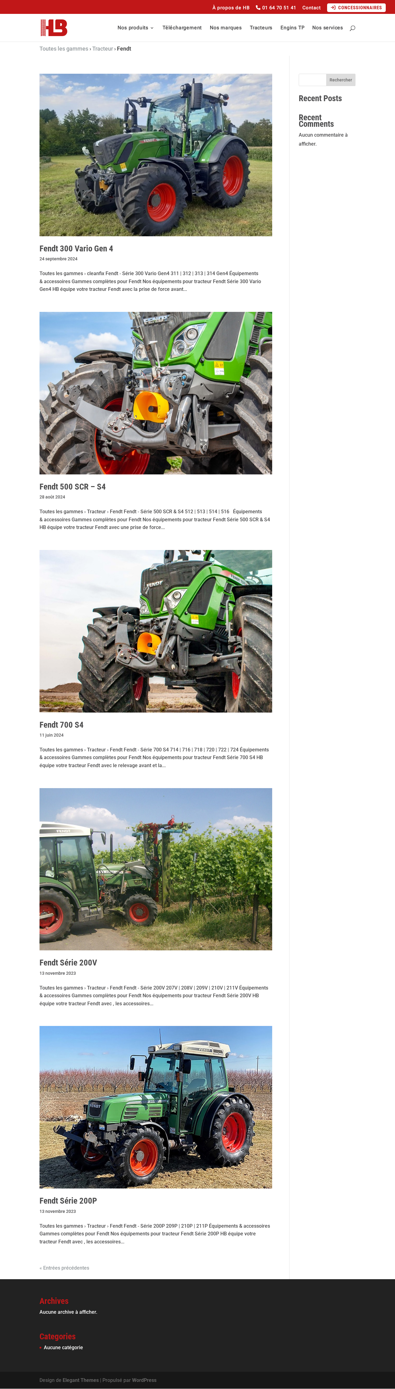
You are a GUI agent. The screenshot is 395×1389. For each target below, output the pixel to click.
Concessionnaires (359, 7)
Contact (311, 8)
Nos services (327, 28)
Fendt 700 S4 (62, 725)
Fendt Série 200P (68, 1201)
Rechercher (341, 79)
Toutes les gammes (64, 49)
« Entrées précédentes (64, 1268)
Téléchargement (182, 28)
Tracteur (102, 49)
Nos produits (133, 28)
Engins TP (292, 28)
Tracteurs (261, 28)
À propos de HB (231, 8)
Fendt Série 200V (68, 963)
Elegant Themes (81, 1380)
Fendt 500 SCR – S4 (73, 487)
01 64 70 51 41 (278, 7)
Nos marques (226, 28)
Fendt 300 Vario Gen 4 (76, 249)
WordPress (144, 1380)
